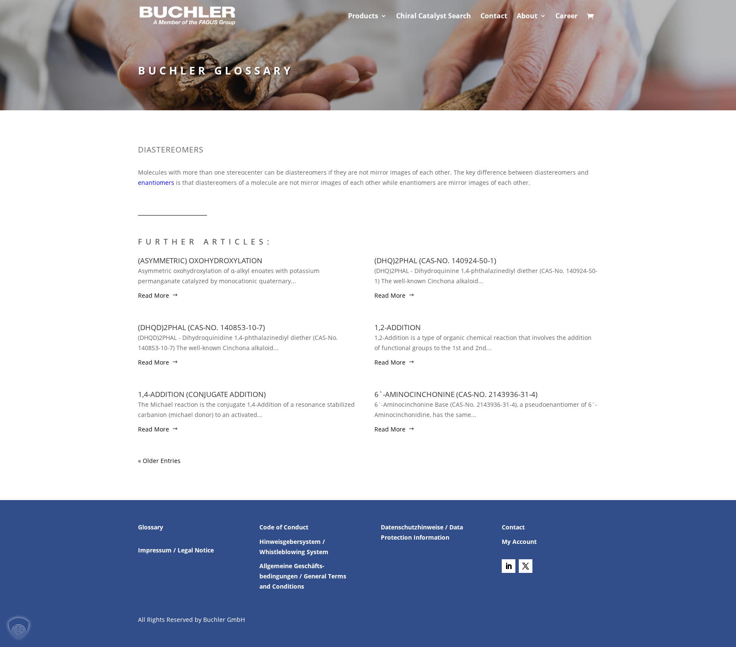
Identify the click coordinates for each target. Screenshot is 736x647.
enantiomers (156, 182)
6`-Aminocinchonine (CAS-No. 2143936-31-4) (456, 394)
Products (363, 16)
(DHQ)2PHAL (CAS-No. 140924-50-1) (435, 260)
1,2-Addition (397, 327)
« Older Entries (159, 461)
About (527, 16)
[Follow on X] (525, 566)
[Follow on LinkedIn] (508, 566)
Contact (493, 16)
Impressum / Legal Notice (176, 550)
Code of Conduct (283, 527)
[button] (18, 628)
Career (566, 16)
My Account (519, 542)
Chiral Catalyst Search (433, 16)
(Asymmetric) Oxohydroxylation (200, 260)
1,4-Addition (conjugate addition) (202, 394)
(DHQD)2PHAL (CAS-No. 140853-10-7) (201, 327)
